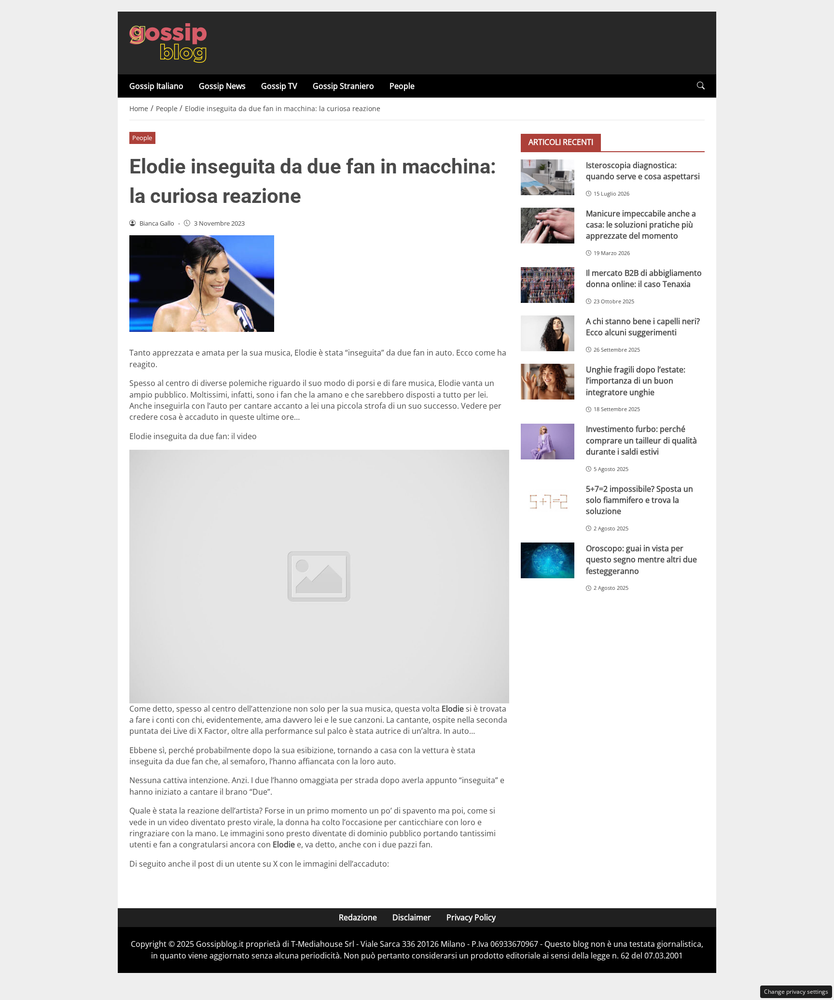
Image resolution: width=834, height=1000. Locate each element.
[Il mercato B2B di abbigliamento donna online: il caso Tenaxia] (547, 285)
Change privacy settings (796, 991)
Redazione (358, 917)
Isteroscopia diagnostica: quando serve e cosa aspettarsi (643, 170)
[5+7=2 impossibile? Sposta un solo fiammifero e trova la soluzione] (547, 501)
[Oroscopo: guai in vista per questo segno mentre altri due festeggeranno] (547, 560)
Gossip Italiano (156, 86)
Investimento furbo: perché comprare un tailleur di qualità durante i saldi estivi (641, 440)
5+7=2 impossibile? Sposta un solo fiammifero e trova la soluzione (639, 499)
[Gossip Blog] (168, 42)
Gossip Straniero (343, 86)
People (402, 86)
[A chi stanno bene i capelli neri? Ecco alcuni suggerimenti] (547, 333)
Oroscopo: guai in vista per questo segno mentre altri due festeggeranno (641, 559)
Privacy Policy (471, 917)
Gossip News (222, 86)
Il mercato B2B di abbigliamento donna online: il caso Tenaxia (644, 278)
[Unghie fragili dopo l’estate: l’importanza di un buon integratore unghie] (547, 382)
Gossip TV (279, 86)
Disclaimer (411, 917)
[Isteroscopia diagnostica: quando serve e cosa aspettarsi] (547, 177)
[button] (701, 85)
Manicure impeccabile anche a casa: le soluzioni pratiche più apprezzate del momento (641, 224)
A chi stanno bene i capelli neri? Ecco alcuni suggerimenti (643, 326)
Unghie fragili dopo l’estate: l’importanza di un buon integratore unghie (635, 380)
